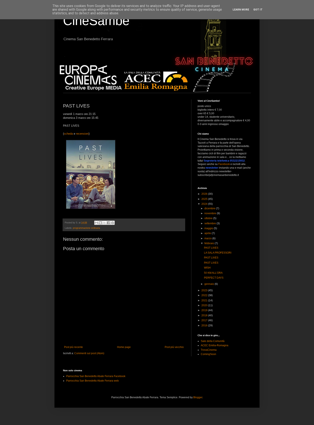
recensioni (82, 133)
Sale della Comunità (212, 341)
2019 (204, 310)
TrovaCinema (209, 349)
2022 (204, 295)
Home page (124, 347)
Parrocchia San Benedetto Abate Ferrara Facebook (95, 376)
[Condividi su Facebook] (108, 223)
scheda (68, 133)
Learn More (241, 9)
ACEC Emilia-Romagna (214, 345)
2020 (204, 305)
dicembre (210, 208)
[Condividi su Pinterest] (112, 223)
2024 (204, 203)
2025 (204, 199)
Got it (258, 9)
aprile (208, 233)
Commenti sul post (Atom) (89, 353)
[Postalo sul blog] (100, 223)
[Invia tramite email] (96, 223)
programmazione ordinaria (86, 228)
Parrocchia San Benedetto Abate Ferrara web (92, 380)
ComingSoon (208, 354)
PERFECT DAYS (213, 277)
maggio (209, 228)
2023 (204, 290)
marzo (208, 238)
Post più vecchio (174, 347)
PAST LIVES (211, 247)
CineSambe (96, 20)
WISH (207, 267)
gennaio (209, 283)
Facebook (224, 164)
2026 (204, 193)
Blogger (197, 397)
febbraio (209, 243)
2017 (204, 320)
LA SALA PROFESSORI (217, 252)
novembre (210, 213)
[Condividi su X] (104, 223)
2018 (204, 315)
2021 (204, 300)
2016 (204, 325)
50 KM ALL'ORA (213, 272)
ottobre (208, 218)
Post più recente (73, 347)
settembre (210, 223)
